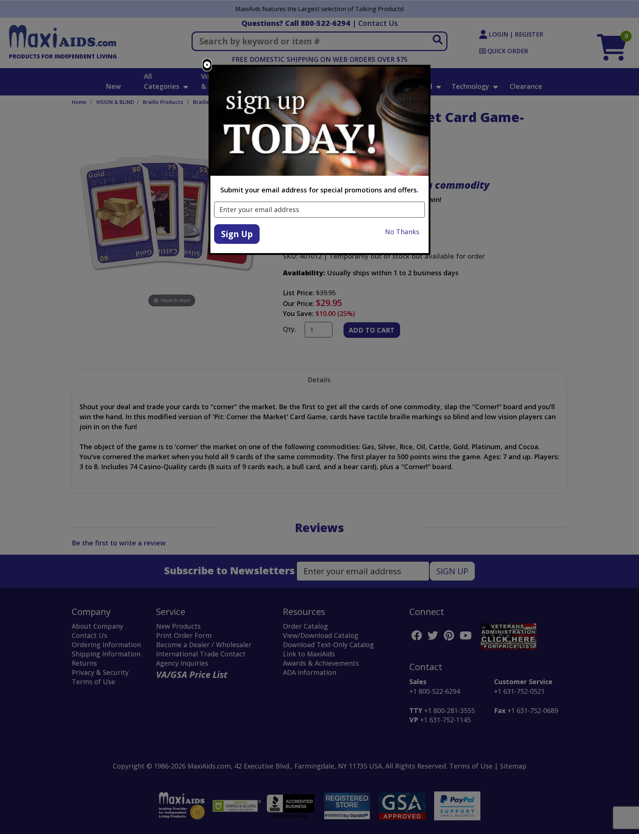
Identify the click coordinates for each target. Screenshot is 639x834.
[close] (207, 65)
